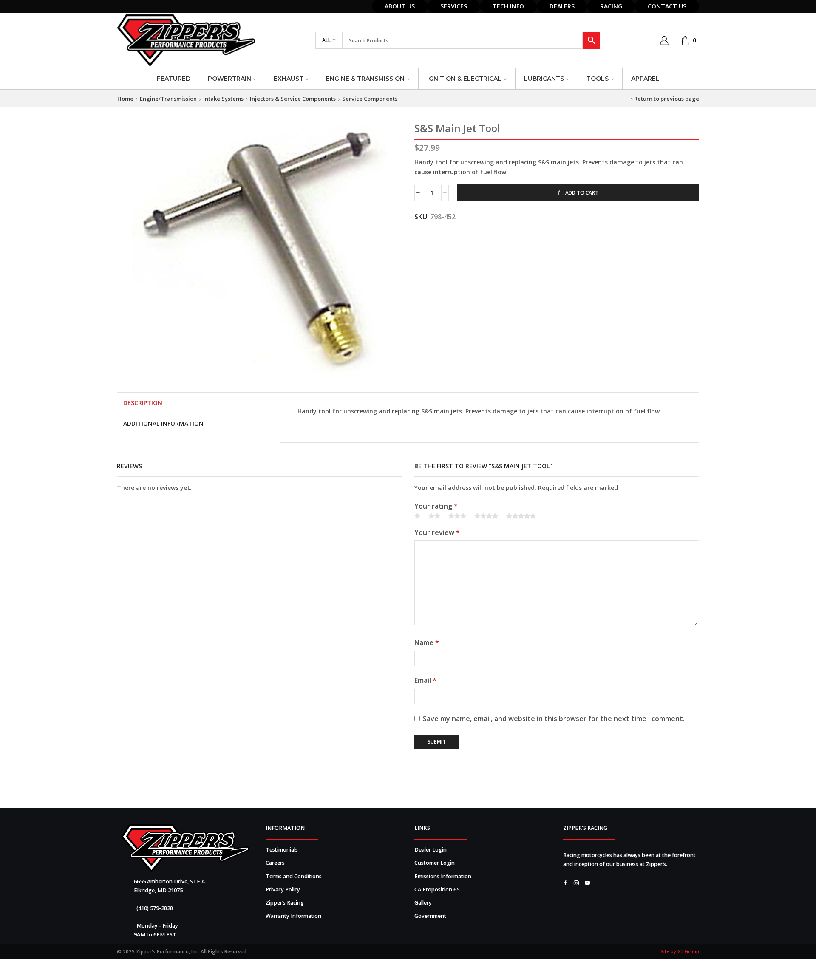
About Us (400, 6)
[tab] (142, 403)
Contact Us (667, 6)
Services (453, 6)
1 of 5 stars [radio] (417, 516)
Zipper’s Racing (285, 902)
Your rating (436, 506)
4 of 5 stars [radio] (486, 516)
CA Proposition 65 (436, 889)
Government (430, 915)
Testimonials (282, 849)
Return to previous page (666, 98)
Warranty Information (293, 915)
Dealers (562, 6)
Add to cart (581, 192)
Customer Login (434, 862)
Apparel (645, 78)
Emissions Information (442, 876)
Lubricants (544, 78)
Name (426, 642)
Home (125, 98)
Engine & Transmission (365, 78)
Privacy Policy (283, 889)
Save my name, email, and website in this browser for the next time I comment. (554, 718)
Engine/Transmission (168, 98)
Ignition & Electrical (464, 78)
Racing (611, 6)
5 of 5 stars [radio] (521, 516)
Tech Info (508, 6)
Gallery (423, 902)
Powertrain (229, 78)
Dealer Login (430, 849)
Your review (437, 532)
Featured (173, 78)
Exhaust (288, 78)
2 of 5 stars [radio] (434, 516)
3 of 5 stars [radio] (457, 516)
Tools (597, 78)
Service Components (369, 98)
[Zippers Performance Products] (185, 848)
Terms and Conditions (294, 876)
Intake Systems (223, 98)
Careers (275, 862)
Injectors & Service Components (293, 98)
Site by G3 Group (679, 951)
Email (425, 680)
